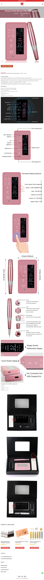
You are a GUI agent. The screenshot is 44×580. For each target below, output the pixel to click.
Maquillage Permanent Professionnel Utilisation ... (6, 542)
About (5, 558)
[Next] (43, 539)
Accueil (16, 13)
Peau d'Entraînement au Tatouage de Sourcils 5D (21, 542)
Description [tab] (3, 73)
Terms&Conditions (5, 569)
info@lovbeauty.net (7, 556)
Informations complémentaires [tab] (13, 73)
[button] (1, 4)
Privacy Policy (4, 567)
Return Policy (3, 571)
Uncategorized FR (25, 13)
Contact (2, 558)
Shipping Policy (4, 565)
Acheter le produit (7, 66)
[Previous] (1, 539)
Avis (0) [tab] (22, 73)
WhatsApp (9, 558)
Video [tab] (25, 73)
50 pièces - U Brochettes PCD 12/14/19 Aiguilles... (35, 542)
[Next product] (22, 15)
